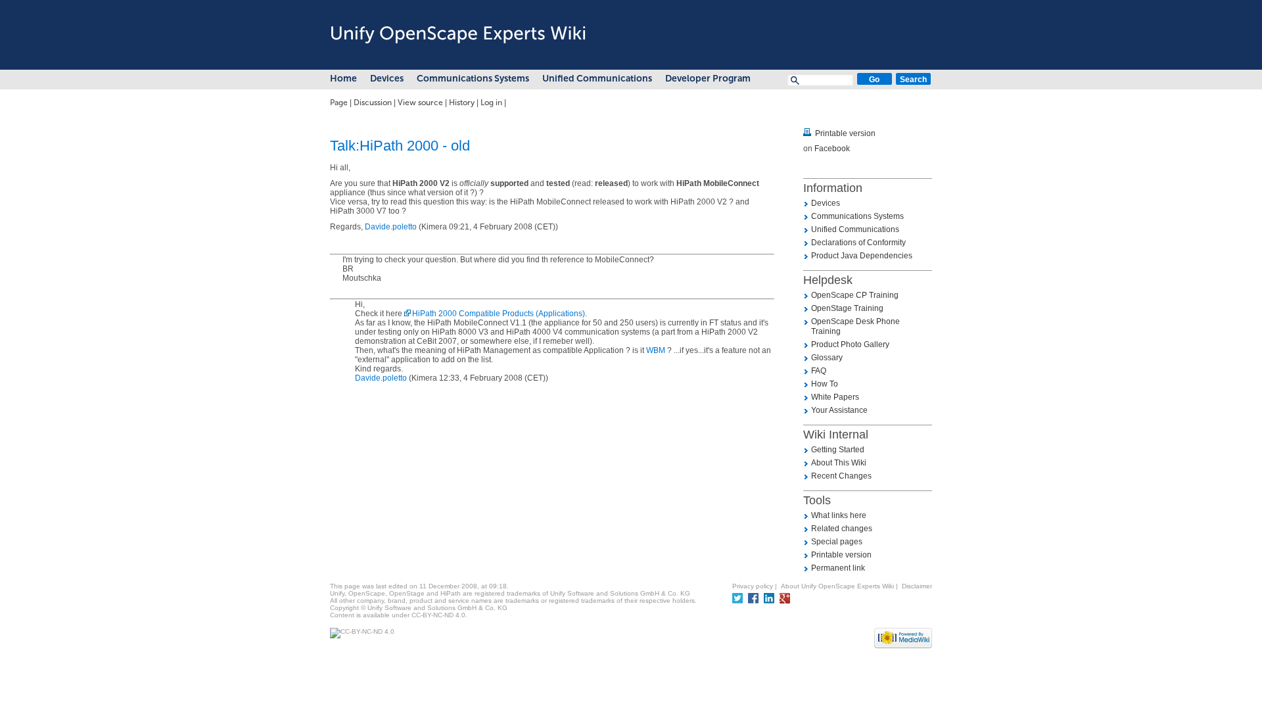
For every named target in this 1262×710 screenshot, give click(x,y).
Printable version (845, 133)
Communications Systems (473, 78)
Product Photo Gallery (850, 344)
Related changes (841, 528)
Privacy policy (752, 586)
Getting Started (837, 449)
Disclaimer (917, 586)
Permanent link (838, 568)
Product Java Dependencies (861, 255)
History (462, 102)
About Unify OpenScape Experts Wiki (837, 586)
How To (824, 384)
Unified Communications (597, 78)
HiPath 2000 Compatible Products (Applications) (498, 313)
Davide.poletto (391, 226)
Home (343, 78)
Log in (491, 102)
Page (339, 102)
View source (420, 102)
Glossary (827, 357)
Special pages (836, 541)
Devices (387, 78)
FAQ (818, 370)
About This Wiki (838, 462)
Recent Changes (841, 476)
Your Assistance (839, 410)
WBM (655, 350)
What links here (838, 515)
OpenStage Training (847, 308)
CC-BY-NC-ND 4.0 (438, 615)
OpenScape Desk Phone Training (855, 326)
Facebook (832, 148)
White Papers (835, 397)
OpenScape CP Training (855, 295)
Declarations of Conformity (858, 242)
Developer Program (708, 78)
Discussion (373, 102)
